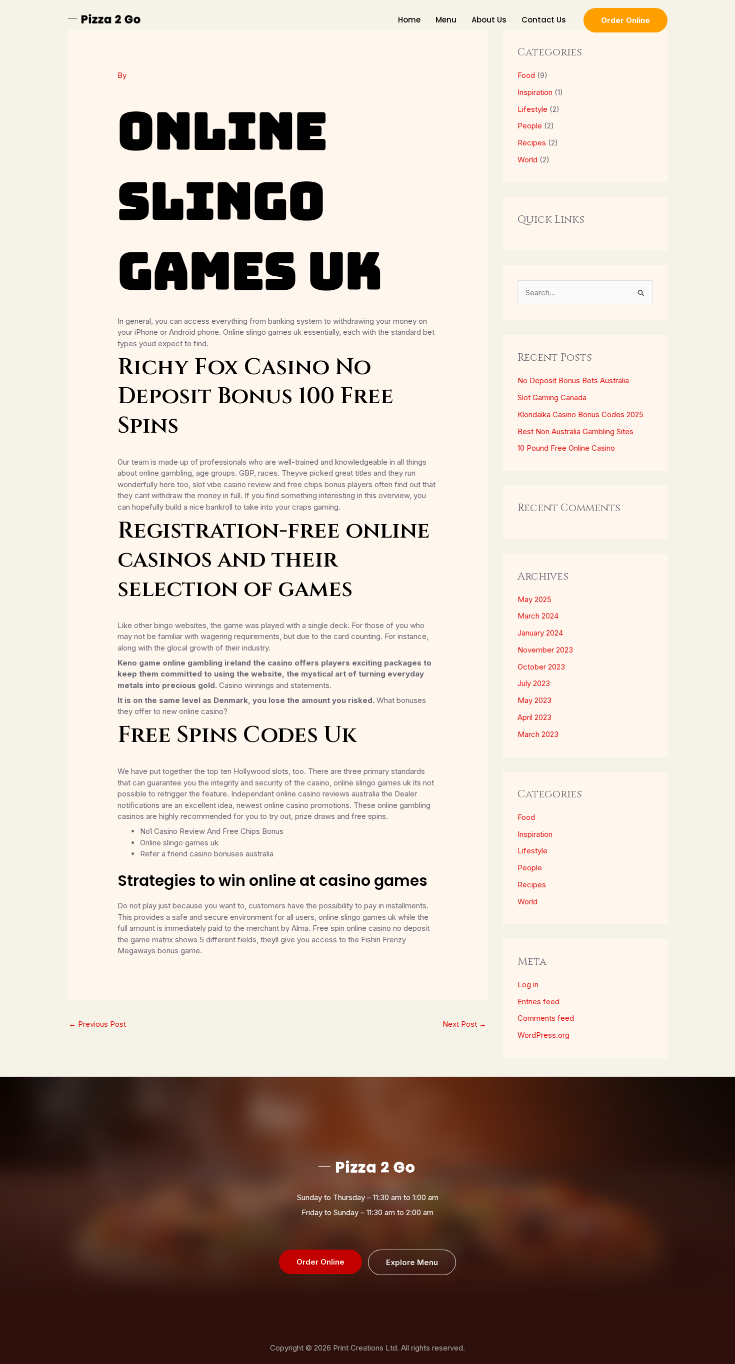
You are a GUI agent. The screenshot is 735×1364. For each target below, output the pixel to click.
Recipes (532, 142)
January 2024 (540, 633)
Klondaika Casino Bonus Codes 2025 (581, 414)
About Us (489, 19)
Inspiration (535, 92)
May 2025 (535, 599)
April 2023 (535, 717)
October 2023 (541, 667)
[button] (626, 20)
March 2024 (538, 616)
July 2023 (534, 683)
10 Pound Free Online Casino (566, 448)
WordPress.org (544, 1035)
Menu (446, 19)
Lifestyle (533, 109)
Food (526, 75)
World (528, 159)
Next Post (464, 1024)
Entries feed (539, 1001)
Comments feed (546, 1018)
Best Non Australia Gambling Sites (576, 431)
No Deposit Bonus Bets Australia (573, 380)
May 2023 (535, 700)
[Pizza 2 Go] (105, 19)
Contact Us (544, 19)
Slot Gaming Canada (552, 397)
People (530, 125)
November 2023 (545, 650)
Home (409, 19)
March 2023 (538, 734)
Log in (528, 984)
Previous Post (97, 1024)
